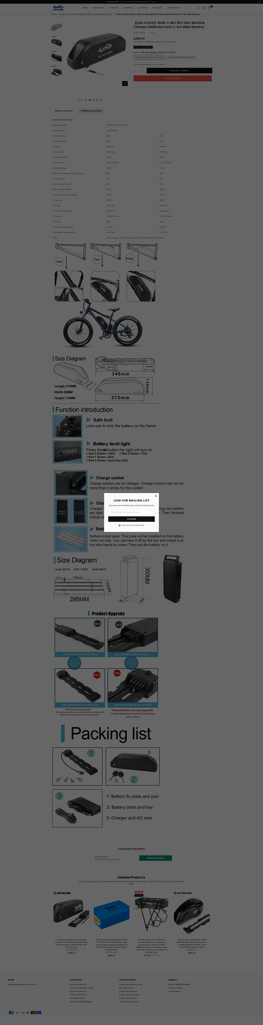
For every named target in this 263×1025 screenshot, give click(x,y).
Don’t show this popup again (133, 525)
